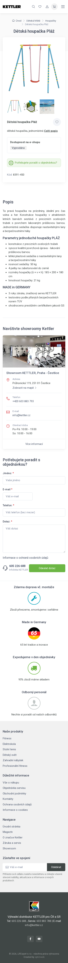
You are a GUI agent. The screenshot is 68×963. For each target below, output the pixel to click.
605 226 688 (17, 566)
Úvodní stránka (11, 826)
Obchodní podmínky (14, 793)
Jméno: (8, 473)
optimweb (39, 957)
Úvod (18, 20)
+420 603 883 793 (23, 401)
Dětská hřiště (33, 20)
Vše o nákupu (11, 782)
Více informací (34, 444)
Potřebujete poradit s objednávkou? (36, 162)
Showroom (9, 848)
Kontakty (8, 799)
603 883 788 (44, 921)
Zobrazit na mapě (23, 387)
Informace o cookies (15, 809)
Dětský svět (10, 755)
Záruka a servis (12, 843)
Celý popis (51, 130)
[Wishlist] (40, 6)
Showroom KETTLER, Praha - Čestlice (32, 373)
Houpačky (50, 20)
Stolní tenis (9, 749)
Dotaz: (7, 521)
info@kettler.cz (21, 415)
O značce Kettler (12, 837)
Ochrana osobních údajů (17, 804)
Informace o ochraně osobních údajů (25, 557)
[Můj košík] (54, 6)
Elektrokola (9, 744)
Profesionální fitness (15, 765)
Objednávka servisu (14, 788)
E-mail (7, 489)
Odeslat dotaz (47, 568)
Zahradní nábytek (13, 760)
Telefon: (8, 505)
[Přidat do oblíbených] (57, 122)
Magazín (8, 832)
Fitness (7, 738)
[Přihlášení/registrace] (47, 6)
